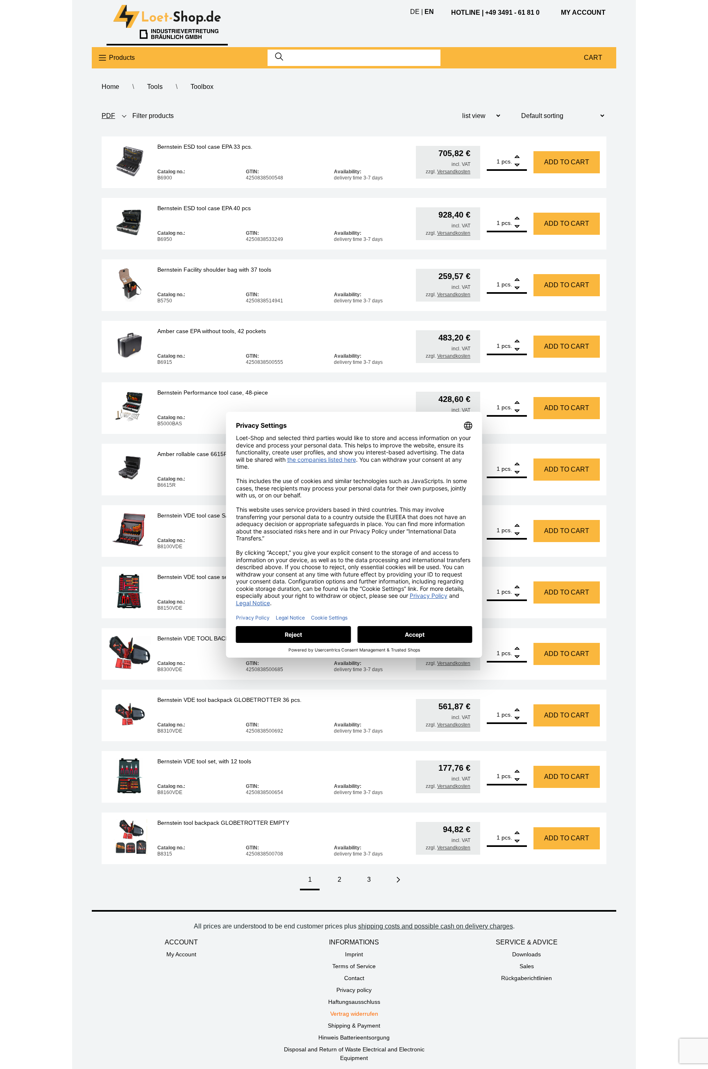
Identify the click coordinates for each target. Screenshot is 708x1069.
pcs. (507, 161)
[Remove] (517, 165)
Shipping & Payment (354, 1025)
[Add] (517, 157)
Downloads (526, 954)
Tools (155, 86)
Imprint (354, 954)
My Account (181, 954)
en (429, 11)
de (415, 11)
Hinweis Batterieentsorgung (354, 1037)
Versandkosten (453, 172)
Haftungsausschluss (354, 1002)
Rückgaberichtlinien (526, 978)
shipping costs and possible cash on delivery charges (435, 926)
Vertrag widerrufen (354, 1013)
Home (110, 86)
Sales (527, 966)
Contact (354, 978)
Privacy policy (354, 990)
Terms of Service (354, 966)
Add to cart (566, 162)
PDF (108, 115)
